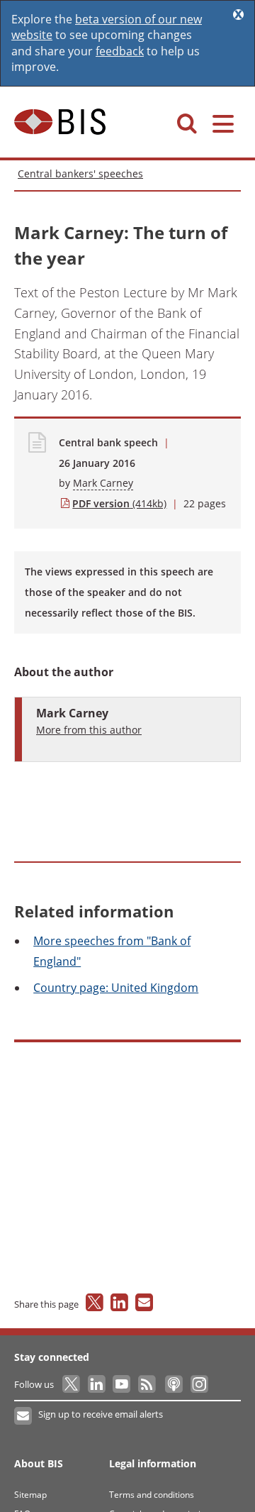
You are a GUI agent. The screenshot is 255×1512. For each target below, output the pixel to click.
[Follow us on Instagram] (198, 1384)
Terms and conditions (151, 1495)
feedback (120, 51)
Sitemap (30, 1495)
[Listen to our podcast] (173, 1384)
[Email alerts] (23, 1416)
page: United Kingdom (115, 987)
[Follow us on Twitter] (71, 1384)
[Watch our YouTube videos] (122, 1384)
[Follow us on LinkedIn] (97, 1384)
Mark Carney (103, 483)
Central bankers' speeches (80, 173)
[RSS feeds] (147, 1384)
